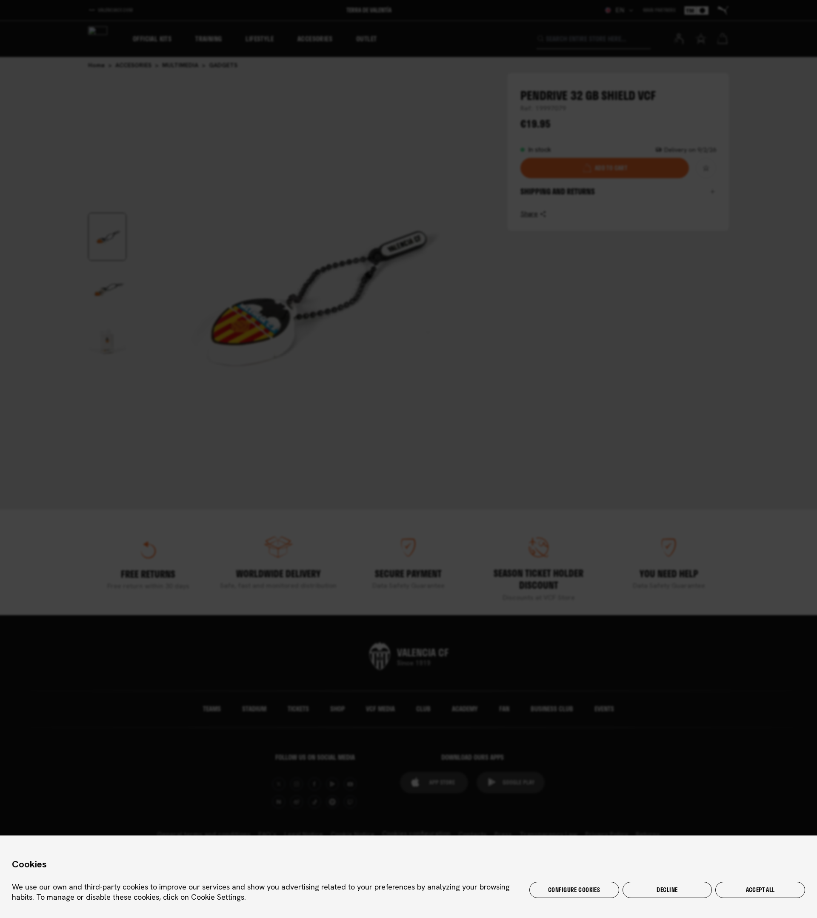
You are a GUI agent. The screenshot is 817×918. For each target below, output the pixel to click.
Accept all (760, 889)
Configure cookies (574, 889)
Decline (667, 889)
